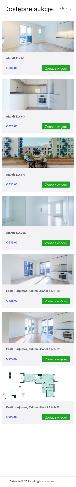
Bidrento (15, 481)
